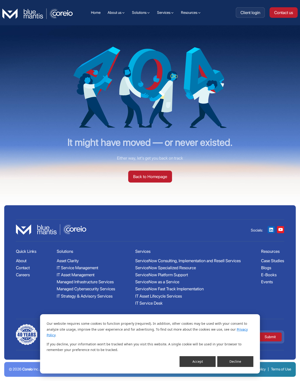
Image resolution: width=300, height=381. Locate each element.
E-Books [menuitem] (269, 274)
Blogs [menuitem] (266, 267)
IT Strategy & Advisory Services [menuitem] (84, 296)
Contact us (283, 12)
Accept (197, 361)
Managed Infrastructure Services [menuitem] (85, 281)
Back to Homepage (150, 176)
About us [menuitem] (114, 12)
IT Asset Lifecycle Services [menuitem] (158, 296)
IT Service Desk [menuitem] (149, 303)
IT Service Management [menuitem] (77, 267)
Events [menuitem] (267, 281)
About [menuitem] (21, 260)
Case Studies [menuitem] (272, 260)
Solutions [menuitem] (139, 12)
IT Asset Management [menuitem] (75, 274)
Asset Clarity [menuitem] (68, 260)
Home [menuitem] (96, 12)
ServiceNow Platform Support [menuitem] (161, 274)
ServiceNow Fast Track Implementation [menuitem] (169, 288)
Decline (235, 361)
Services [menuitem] (163, 12)
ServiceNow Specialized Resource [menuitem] (165, 267)
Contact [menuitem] (23, 267)
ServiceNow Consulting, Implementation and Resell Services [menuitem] (188, 260)
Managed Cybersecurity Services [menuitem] (86, 288)
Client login (250, 12)
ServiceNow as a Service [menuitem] (157, 281)
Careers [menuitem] (23, 274)
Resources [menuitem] (189, 12)
